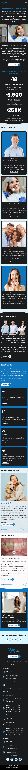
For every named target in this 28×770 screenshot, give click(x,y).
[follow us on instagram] (11, 639)
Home (3, 661)
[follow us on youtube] (16, 639)
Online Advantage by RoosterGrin (14, 767)
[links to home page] (4, 2)
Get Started (23, 661)
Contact (12, 664)
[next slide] (26, 529)
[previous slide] (22, 529)
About (8, 661)
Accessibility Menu (20, 769)
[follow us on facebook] (7, 639)
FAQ (17, 664)
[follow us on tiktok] (20, 639)
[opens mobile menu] (25, 2)
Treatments (14, 661)
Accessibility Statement (9, 769)
